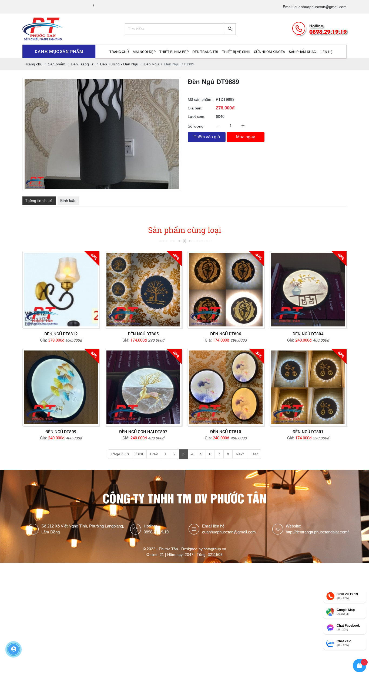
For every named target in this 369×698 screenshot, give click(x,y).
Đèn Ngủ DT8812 (61, 333)
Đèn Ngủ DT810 (225, 431)
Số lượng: (196, 126)
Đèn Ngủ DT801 (308, 431)
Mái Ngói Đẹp (144, 51)
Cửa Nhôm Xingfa (269, 51)
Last (254, 454)
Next (240, 454)
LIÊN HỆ (326, 51)
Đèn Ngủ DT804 (308, 333)
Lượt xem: (196, 116)
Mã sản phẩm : (200, 99)
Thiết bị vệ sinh (236, 51)
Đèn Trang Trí (205, 51)
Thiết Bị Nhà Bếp (174, 51)
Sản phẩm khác (302, 51)
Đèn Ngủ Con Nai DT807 (143, 431)
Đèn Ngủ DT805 (143, 333)
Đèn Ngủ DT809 (60, 431)
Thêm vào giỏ (207, 137)
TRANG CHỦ (119, 51)
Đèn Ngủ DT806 (225, 333)
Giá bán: (195, 108)
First (139, 454)
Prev (154, 454)
